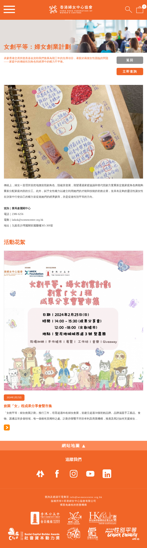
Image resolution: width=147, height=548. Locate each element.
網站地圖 (71, 445)
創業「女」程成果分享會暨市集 (28, 406)
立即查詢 (130, 71)
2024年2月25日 (14, 397)
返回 (130, 60)
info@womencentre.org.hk (86, 497)
